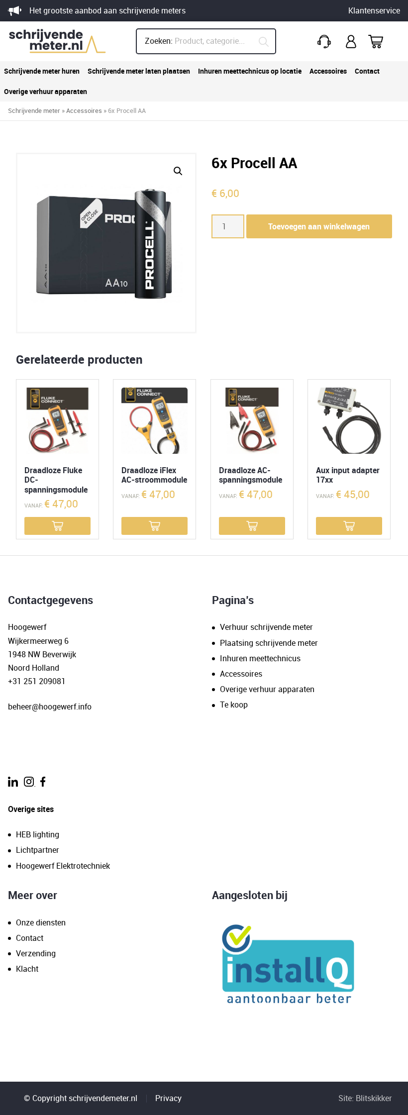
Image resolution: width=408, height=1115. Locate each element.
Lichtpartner (37, 849)
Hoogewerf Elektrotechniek (63, 865)
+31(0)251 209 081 (325, 41)
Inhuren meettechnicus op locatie (250, 71)
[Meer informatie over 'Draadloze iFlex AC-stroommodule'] (154, 526)
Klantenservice (374, 10)
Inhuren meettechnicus (260, 658)
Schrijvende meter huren (42, 71)
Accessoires (328, 71)
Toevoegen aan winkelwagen (319, 226)
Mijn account (351, 41)
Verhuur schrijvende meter (266, 626)
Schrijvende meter (34, 110)
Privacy (168, 1098)
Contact (367, 71)
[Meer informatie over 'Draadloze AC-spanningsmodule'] (252, 526)
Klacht (27, 968)
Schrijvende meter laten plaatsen (139, 71)
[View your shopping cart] (382, 41)
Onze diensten (41, 922)
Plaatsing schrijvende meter (269, 642)
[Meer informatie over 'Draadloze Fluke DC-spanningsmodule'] (57, 526)
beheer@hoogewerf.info (50, 706)
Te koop (234, 704)
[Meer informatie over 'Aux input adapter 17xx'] (349, 526)
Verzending (36, 953)
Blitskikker (374, 1098)
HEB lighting (37, 834)
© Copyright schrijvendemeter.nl (80, 1098)
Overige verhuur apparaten (45, 91)
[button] (178, 171)
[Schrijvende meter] (57, 41)
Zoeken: (159, 40)
